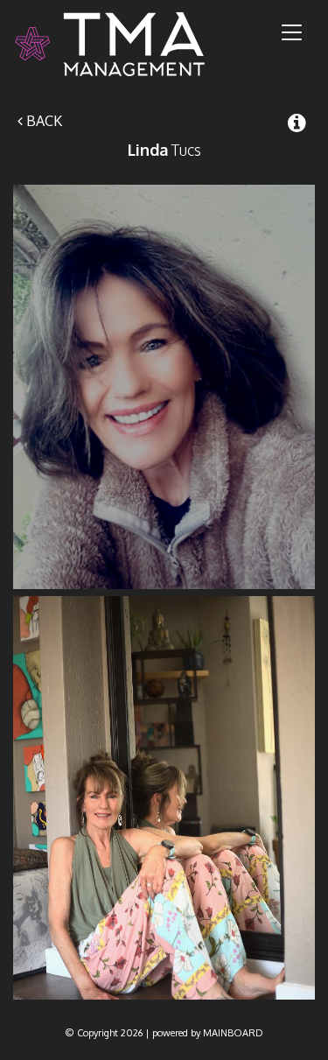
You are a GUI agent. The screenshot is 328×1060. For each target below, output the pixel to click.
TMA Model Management (130, 44)
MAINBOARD (233, 1033)
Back (42, 121)
